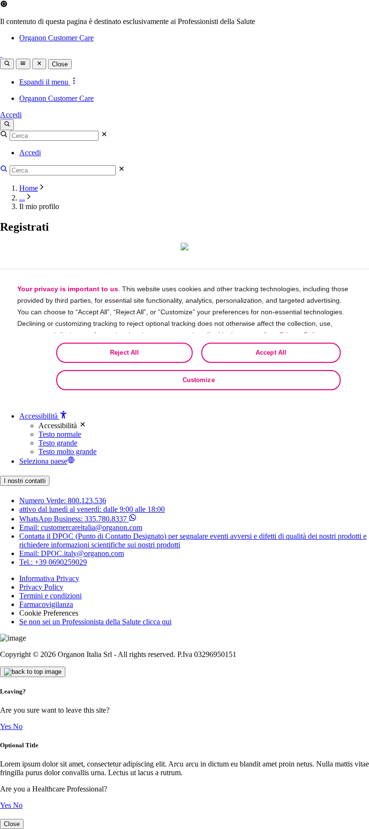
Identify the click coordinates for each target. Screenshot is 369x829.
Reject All (124, 352)
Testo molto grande (67, 451)
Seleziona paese (43, 461)
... (22, 198)
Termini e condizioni (50, 596)
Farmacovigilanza (46, 604)
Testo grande (57, 443)
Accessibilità (39, 416)
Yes (6, 726)
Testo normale (59, 434)
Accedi (11, 115)
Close (60, 64)
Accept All (271, 352)
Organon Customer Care (56, 38)
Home (28, 188)
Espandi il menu (44, 82)
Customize (199, 380)
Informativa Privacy (49, 578)
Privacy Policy (41, 587)
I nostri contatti (25, 480)
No (18, 726)
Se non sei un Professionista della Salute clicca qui (95, 622)
